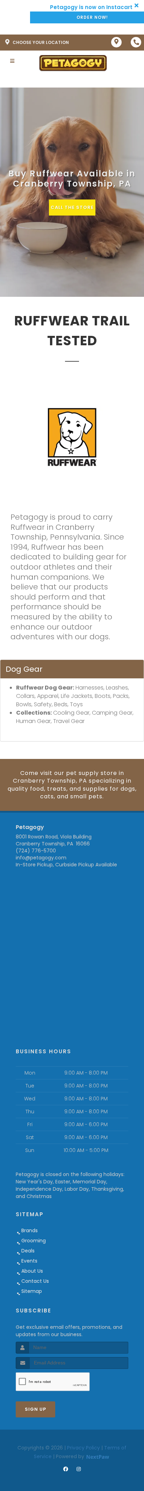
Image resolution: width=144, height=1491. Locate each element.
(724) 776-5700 (36, 850)
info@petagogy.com (41, 857)
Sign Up (35, 1409)
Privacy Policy (83, 1447)
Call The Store (72, 207)
